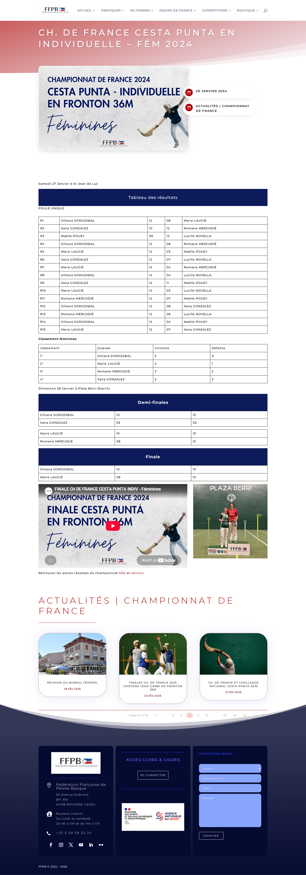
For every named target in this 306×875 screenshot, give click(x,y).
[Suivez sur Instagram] (61, 845)
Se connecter (153, 775)
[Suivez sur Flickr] (101, 845)
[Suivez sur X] (71, 845)
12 (207, 715)
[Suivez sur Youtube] (81, 845)
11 (198, 715)
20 (225, 715)
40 (245, 715)
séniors (137, 573)
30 (235, 715)
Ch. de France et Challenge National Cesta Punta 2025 (233, 684)
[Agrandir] (262, 489)
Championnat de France (137, 605)
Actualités (207, 106)
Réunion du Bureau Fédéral (72, 682)
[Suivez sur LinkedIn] (91, 845)
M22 (122, 573)
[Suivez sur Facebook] (51, 845)
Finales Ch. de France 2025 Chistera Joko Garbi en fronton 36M (153, 686)
